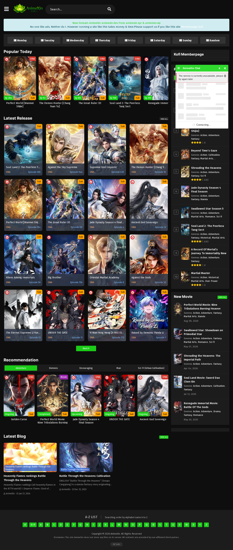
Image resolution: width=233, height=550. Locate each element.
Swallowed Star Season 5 (207, 208)
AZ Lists (116, 544)
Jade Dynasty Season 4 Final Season (206, 189)
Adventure (21, 368)
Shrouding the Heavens (206, 167)
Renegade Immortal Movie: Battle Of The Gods (201, 405)
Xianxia (204, 199)
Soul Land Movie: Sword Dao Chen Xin (202, 379)
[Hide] (225, 68)
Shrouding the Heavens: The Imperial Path (202, 357)
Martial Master (200, 273)
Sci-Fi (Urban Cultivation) (151, 368)
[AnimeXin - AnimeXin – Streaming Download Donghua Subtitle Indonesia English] (28, 11)
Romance (210, 216)
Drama (216, 411)
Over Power (211, 281)
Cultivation (214, 154)
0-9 (33, 524)
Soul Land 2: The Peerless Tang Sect (207, 227)
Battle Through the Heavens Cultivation (84, 476)
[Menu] (178, 68)
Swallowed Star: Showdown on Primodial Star (203, 332)
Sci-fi (203, 175)
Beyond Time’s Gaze (204, 150)
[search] (109, 9)
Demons (53, 368)
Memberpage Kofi (192, 26)
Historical (205, 237)
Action (203, 135)
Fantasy (195, 138)
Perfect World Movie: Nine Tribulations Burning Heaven (202, 306)
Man (118, 368)
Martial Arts (206, 158)
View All (164, 119)
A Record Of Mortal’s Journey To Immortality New (208, 251)
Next (85, 348)
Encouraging (86, 368)
